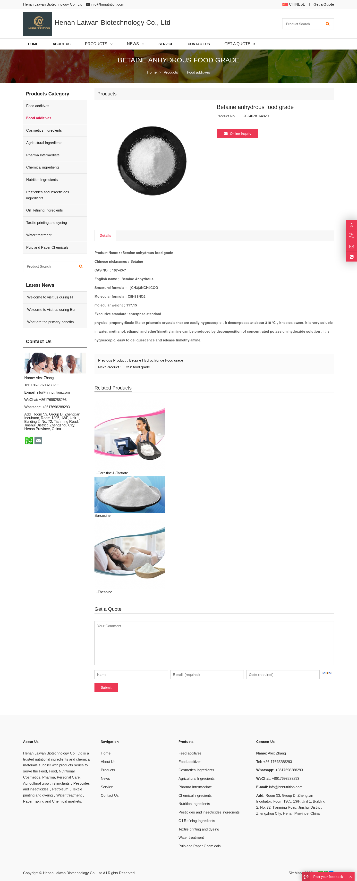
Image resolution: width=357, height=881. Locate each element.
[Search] (328, 23)
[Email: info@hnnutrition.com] (351, 246)
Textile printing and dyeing (46, 222)
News (105, 778)
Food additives (198, 72)
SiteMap (295, 873)
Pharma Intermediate (43, 155)
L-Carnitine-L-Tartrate (111, 473)
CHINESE (296, 4)
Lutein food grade (136, 367)
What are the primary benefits (50, 322)
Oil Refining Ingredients (44, 210)
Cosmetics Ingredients (44, 130)
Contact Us (110, 795)
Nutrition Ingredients (42, 180)
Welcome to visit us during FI (49, 297)
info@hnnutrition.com (107, 4)
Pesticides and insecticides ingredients (47, 195)
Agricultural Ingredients (44, 143)
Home (105, 753)
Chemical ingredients (43, 167)
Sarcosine (102, 515)
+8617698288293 (56, 407)
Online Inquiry (240, 134)
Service (107, 787)
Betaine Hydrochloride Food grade (156, 360)
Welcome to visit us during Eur (51, 309)
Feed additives (37, 106)
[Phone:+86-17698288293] (351, 257)
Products (171, 72)
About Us (108, 762)
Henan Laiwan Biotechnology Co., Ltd (72, 873)
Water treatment (38, 235)
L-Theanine (103, 592)
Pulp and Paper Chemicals (47, 247)
